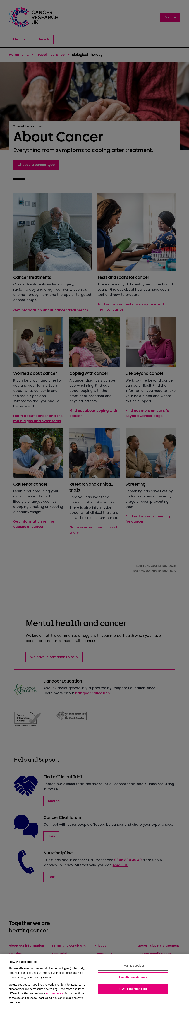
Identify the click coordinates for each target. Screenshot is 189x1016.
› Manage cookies (133, 965)
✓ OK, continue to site (132, 989)
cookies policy (54, 993)
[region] (94, 985)
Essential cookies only (133, 977)
